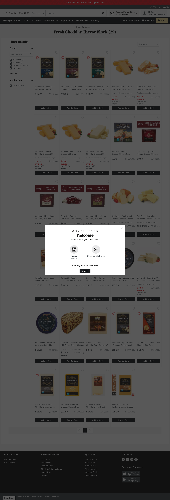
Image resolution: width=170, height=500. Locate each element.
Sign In (85, 271)
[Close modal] (121, 228)
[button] (74, 252)
